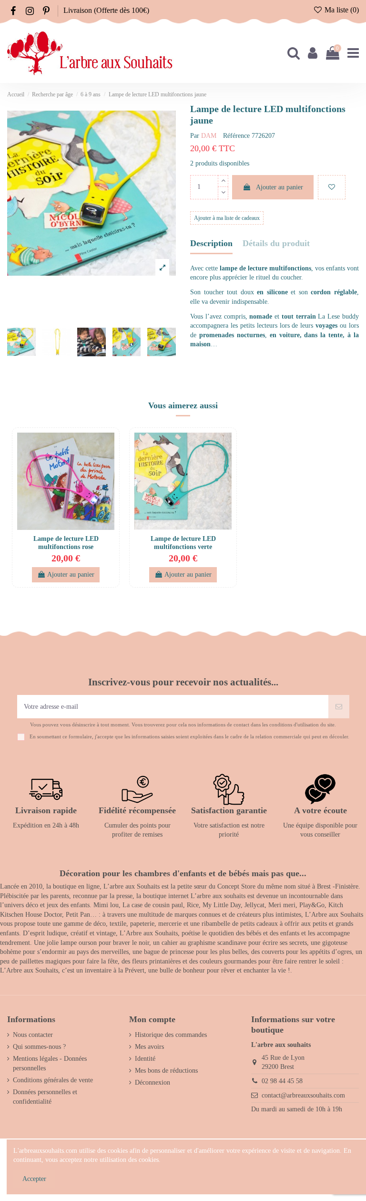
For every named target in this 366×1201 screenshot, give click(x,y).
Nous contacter (33, 1034)
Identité (145, 1058)
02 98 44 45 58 (282, 1081)
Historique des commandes (171, 1034)
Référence (236, 135)
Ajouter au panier (279, 187)
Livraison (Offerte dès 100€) (106, 10)
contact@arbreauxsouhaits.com (303, 1095)
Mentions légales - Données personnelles (50, 1063)
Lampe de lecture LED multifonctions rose (66, 542)
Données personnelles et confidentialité (45, 1096)
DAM (208, 135)
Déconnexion (152, 1082)
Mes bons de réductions (166, 1070)
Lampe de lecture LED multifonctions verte (183, 542)
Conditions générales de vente (53, 1080)
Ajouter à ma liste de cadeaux (227, 218)
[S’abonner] (338, 706)
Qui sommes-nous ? (39, 1046)
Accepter (34, 1178)
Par (194, 135)
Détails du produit (276, 243)
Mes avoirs (149, 1046)
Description (211, 243)
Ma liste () (341, 10)
